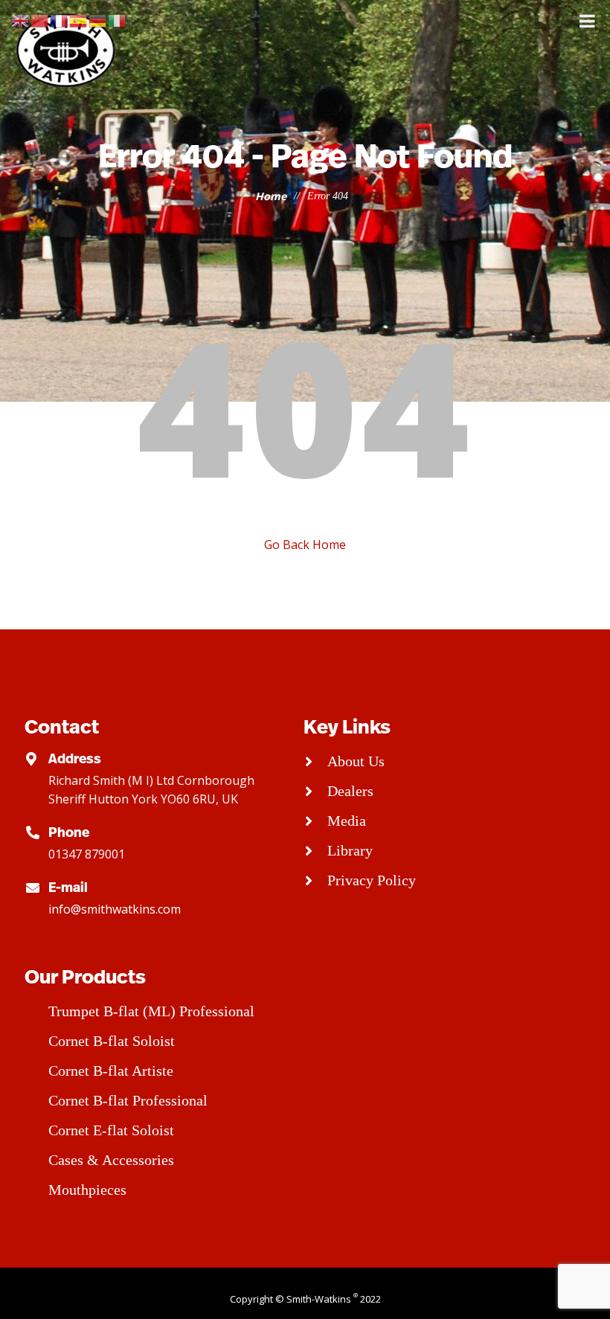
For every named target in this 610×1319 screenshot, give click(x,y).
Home (270, 196)
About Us (356, 761)
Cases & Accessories (111, 1160)
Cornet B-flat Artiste (110, 1070)
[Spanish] (79, 20)
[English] (20, 20)
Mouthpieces (87, 1189)
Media (346, 820)
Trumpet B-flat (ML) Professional (151, 1011)
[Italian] (117, 20)
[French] (59, 20)
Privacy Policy (371, 880)
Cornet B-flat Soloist (111, 1041)
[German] (98, 20)
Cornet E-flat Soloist (111, 1130)
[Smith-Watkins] (67, 50)
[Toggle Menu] (587, 21)
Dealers (350, 791)
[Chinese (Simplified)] (40, 20)
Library (350, 850)
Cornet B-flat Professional (128, 1100)
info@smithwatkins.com (114, 909)
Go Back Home (305, 544)
